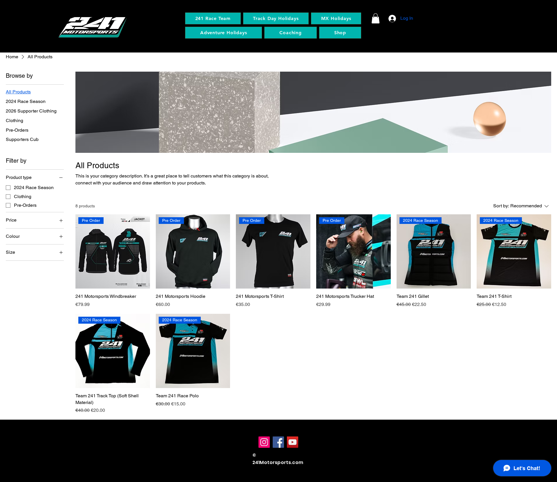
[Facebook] (278, 442)
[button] (375, 18)
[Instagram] (264, 442)
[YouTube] (292, 442)
